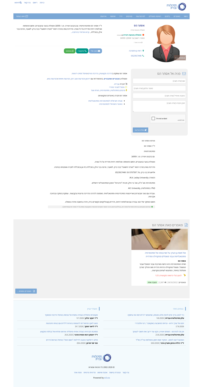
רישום (35, 2)
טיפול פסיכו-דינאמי (79, 73)
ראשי (186, 16)
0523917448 (136, 55)
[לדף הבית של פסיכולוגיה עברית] (176, 6)
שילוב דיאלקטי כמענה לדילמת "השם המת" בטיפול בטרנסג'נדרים (72, 339)
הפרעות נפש (52, 78)
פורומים (129, 16)
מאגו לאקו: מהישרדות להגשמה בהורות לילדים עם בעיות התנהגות (72, 323)
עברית (116, 84)
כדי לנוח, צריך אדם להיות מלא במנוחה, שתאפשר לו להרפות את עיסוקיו (156, 315)
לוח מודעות (140, 16)
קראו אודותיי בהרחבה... (80, 32)
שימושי (112, 16)
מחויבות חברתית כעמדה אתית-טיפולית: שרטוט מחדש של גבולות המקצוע (69, 331)
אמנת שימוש (102, 372)
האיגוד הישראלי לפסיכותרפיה (110, 104)
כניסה (42, 2)
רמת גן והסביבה (135, 50)
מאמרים (177, 16)
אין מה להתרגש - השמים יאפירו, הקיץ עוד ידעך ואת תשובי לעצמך (158, 331)
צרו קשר (27, 2)
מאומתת (119, 35)
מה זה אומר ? (137, 42)
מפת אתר (78, 372)
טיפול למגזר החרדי (117, 87)
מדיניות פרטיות (90, 372)
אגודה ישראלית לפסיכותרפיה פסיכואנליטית (105, 100)
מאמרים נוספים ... (24, 291)
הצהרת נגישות (115, 372)
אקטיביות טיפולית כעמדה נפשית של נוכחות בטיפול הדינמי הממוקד (71, 315)
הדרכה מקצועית (105, 73)
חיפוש (17, 2)
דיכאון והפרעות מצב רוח (80, 78)
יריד (120, 16)
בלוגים (167, 16)
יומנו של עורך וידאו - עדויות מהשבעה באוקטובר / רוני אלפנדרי (159, 323)
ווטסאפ (69, 51)
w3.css (107, 377)
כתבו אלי (94, 51)
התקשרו (81, 51)
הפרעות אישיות (64, 78)
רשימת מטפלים (155, 16)
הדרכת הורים (93, 73)
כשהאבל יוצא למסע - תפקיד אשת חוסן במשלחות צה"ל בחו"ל (160, 339)
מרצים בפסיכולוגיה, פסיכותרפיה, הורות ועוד (108, 90)
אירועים (103, 16)
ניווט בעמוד (20, 16)
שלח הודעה (139, 130)
